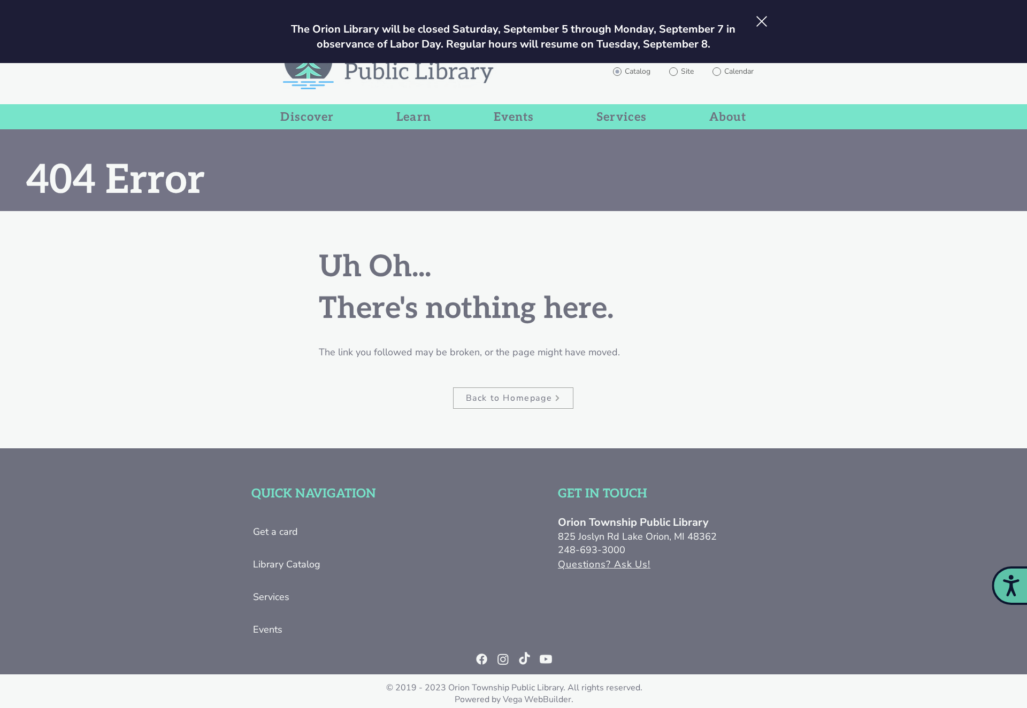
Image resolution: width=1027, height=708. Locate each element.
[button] (761, 21)
